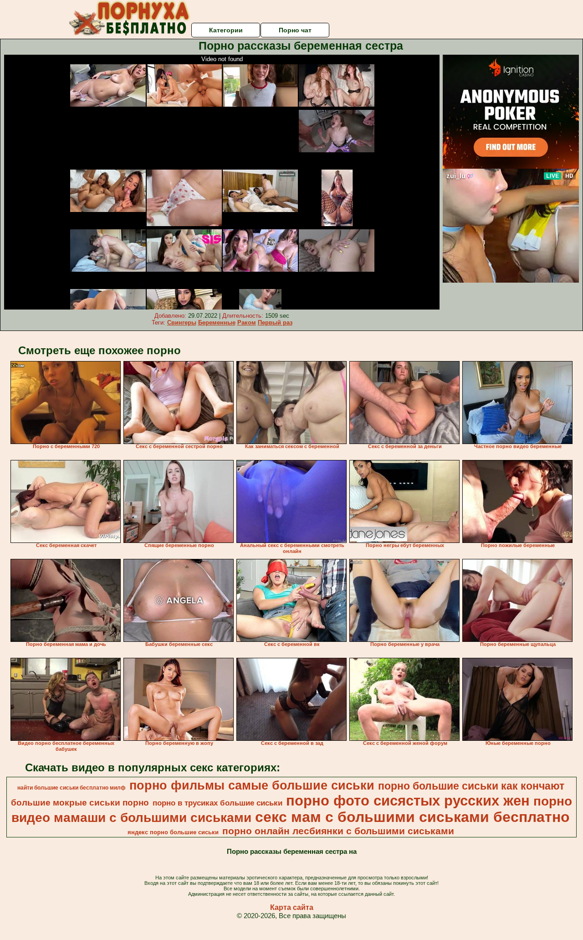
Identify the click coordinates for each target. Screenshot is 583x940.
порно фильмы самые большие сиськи (251, 785)
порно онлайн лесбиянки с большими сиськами (338, 831)
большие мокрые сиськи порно (80, 802)
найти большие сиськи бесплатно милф (71, 788)
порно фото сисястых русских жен (408, 800)
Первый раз (275, 322)
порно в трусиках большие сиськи (217, 802)
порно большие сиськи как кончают (471, 786)
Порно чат (295, 30)
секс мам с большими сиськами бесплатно (412, 817)
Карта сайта (291, 907)
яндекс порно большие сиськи (173, 832)
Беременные (216, 322)
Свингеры (181, 322)
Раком (246, 322)
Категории (226, 30)
